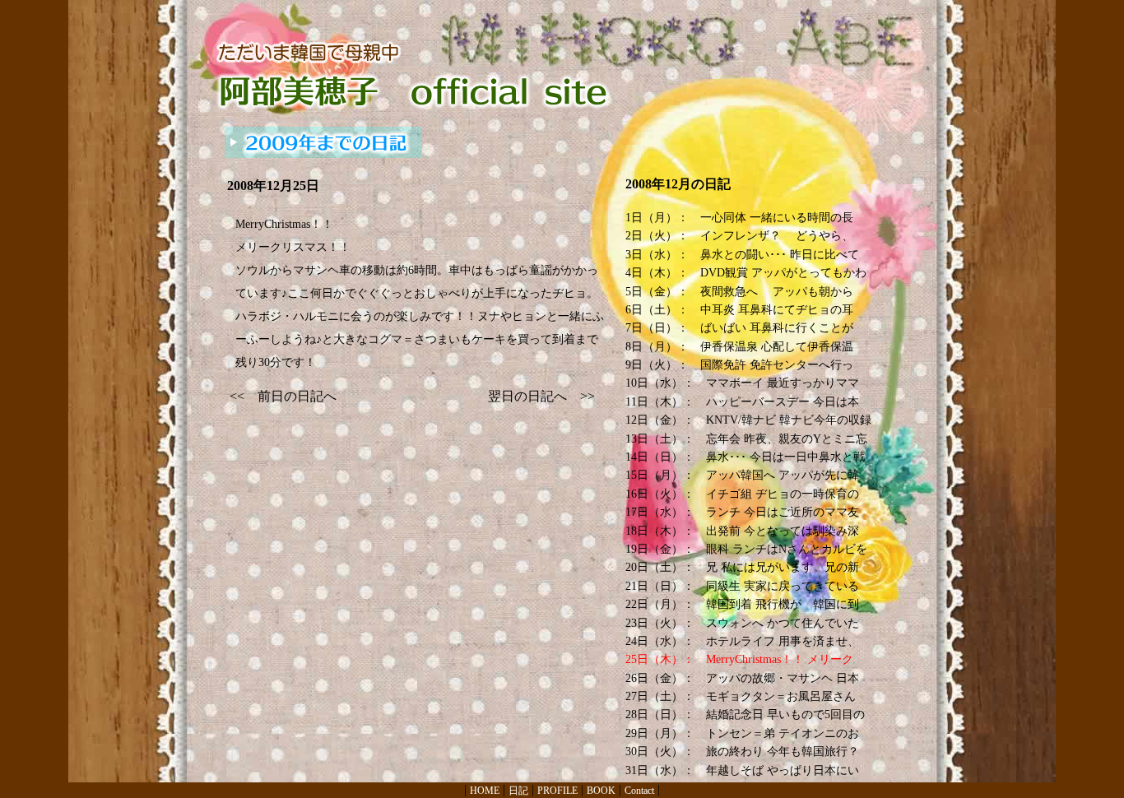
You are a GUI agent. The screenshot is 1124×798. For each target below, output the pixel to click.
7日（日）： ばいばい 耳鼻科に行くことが (739, 328)
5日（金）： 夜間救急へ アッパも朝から (739, 291)
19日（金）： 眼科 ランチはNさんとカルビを (746, 549)
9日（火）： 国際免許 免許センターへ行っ (739, 365)
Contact (639, 790)
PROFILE (557, 790)
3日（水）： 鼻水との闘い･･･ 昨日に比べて (742, 254)
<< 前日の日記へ (283, 396)
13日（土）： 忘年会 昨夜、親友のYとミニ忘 (746, 439)
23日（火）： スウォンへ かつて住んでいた (742, 623)
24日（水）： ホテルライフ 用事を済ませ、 (742, 641)
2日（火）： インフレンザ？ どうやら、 (739, 236)
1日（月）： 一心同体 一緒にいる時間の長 (739, 217)
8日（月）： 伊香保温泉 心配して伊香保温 (739, 347)
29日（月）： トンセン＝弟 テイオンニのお (742, 733)
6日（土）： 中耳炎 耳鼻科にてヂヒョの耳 (739, 310)
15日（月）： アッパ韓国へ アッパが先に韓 (742, 475)
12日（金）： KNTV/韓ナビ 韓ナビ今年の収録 (748, 420)
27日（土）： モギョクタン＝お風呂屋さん (740, 696)
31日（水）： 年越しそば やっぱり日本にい (742, 770)
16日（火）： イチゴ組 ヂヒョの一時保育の (742, 494)
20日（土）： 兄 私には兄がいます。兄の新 (742, 567)
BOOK (601, 790)
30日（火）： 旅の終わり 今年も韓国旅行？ (742, 751)
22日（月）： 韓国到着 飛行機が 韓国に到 (742, 604)
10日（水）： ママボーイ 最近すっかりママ (742, 383)
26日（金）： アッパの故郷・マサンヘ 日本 (742, 678)
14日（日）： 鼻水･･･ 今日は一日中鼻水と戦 (745, 457)
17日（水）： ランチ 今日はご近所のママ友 (742, 512)
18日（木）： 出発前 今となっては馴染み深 (742, 531)
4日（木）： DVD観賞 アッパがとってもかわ (745, 273)
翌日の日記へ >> (541, 396)
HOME (484, 790)
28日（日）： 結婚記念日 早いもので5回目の (745, 714)
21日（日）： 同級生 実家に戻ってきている (742, 586)
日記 (518, 790)
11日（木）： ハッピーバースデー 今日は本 (742, 402)
